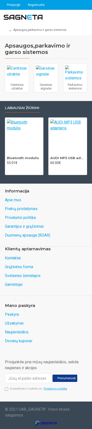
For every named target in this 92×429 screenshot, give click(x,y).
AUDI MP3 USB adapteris (67, 158)
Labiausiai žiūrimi (22, 108)
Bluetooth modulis (23, 158)
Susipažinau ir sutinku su (38, 388)
